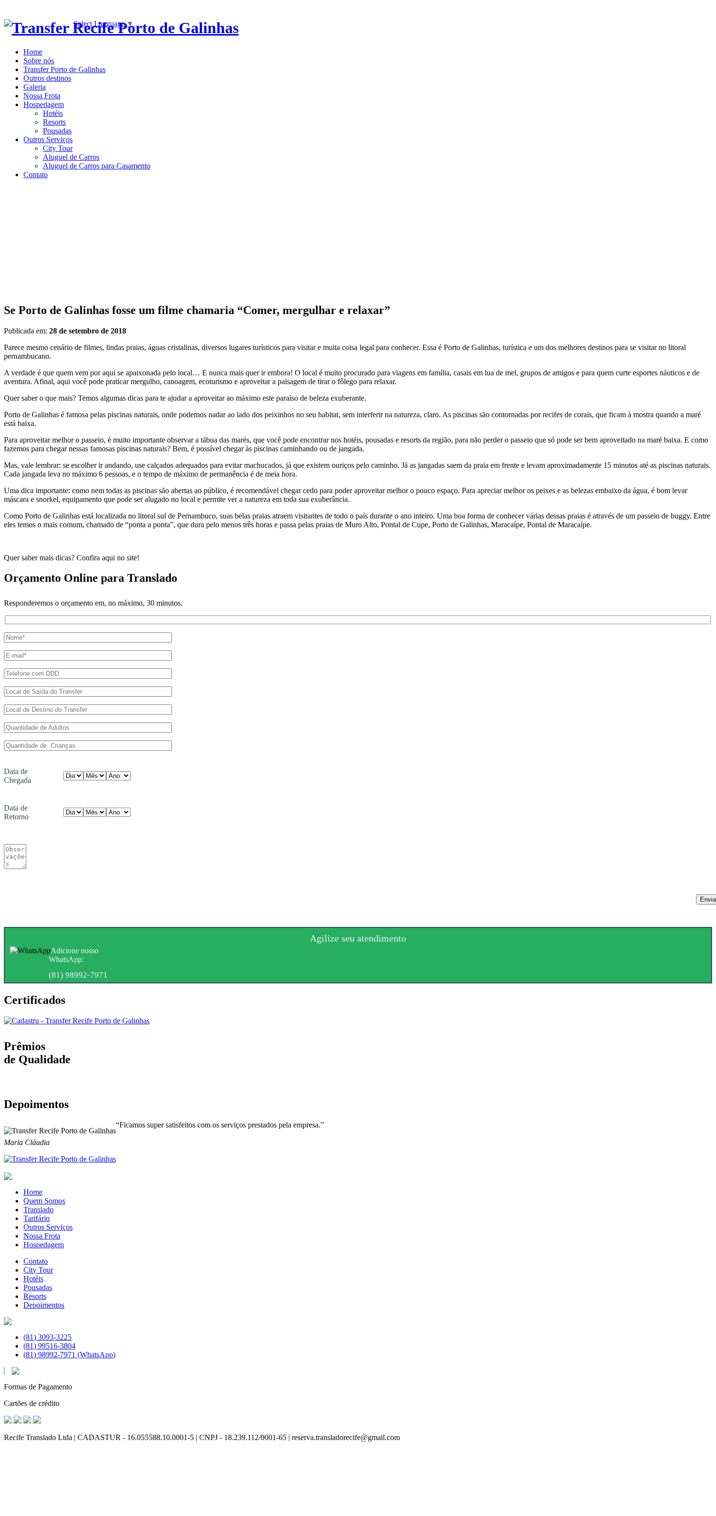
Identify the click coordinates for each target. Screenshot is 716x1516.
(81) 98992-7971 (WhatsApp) (69, 1354)
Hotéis (53, 113)
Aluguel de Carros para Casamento (97, 166)
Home (32, 1192)
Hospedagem (43, 1244)
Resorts (54, 122)
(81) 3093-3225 (47, 1337)
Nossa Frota (41, 1236)
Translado (38, 1209)
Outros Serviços (48, 1227)
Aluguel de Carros (71, 157)
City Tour (58, 148)
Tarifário (36, 1218)
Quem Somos (44, 1201)
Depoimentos (43, 1305)
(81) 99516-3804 (49, 1346)
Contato (35, 1261)
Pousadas (57, 131)
